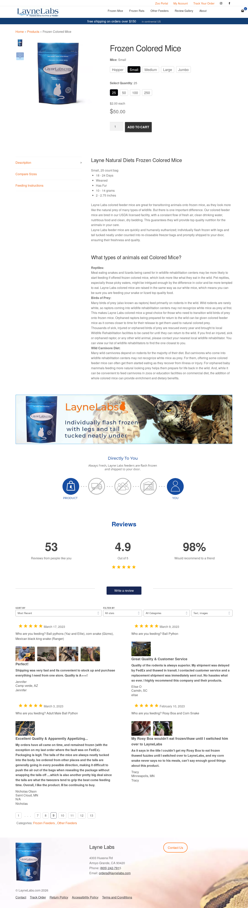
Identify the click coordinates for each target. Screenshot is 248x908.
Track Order (38, 897)
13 (91, 815)
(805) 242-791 (109, 868)
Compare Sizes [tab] (26, 174)
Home (20, 31)
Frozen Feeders (44, 823)
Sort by (20, 608)
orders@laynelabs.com (115, 873)
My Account (180, 3)
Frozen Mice (115, 11)
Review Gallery (184, 11)
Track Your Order (203, 3)
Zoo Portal (161, 3)
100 (135, 92)
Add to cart (138, 127)
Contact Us (175, 847)
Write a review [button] (124, 590)
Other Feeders (160, 11)
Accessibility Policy (85, 897)
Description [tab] (23, 162)
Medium (151, 69)
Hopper (117, 69)
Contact (21, 897)
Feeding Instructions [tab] (29, 185)
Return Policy (59, 897)
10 (62, 815)
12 (82, 815)
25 (114, 92)
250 (147, 92)
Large (167, 69)
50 (124, 92)
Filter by (109, 608)
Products (33, 31)
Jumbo (183, 69)
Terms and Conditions (117, 897)
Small (134, 69)
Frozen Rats (136, 11)
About (203, 11)
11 (72, 815)
